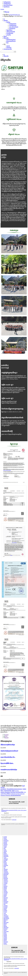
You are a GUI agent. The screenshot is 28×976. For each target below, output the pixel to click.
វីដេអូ (7, 42)
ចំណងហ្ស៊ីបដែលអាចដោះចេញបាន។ (14, 789)
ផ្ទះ (4, 19)
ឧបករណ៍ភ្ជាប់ (3, 789)
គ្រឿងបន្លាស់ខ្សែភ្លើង (10, 31)
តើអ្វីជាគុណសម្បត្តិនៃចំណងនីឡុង (8, 744)
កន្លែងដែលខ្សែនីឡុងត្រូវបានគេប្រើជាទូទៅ (9, 750)
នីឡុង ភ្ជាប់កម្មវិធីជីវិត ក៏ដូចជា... (7, 763)
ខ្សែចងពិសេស (6, 6)
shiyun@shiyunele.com (14, 14)
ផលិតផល (5, 20)
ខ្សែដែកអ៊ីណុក (9, 30)
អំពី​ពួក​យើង (5, 38)
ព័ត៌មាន (5, 36)
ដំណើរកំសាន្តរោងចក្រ (11, 39)
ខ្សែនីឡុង (8, 22)
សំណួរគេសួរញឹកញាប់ (11, 41)
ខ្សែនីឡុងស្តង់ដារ (7, 2)
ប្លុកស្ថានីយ (8, 34)
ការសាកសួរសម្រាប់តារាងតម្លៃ (7, 784)
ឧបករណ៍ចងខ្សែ (9, 33)
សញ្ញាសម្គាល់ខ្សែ (7, 790)
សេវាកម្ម (8, 46)
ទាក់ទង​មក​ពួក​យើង (7, 49)
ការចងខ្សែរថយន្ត (7, 3)
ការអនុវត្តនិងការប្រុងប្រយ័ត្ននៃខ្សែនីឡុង (9, 769)
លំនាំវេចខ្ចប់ (8, 47)
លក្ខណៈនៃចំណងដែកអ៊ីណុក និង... (8, 757)
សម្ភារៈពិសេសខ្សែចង (7, 5)
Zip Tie (17, 790)
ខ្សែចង (13, 790)
